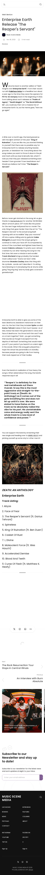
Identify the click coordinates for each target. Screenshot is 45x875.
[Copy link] (30, 629)
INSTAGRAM (6, 833)
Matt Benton (7, 15)
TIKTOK (4, 842)
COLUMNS (26, 816)
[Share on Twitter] (14, 629)
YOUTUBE (5, 837)
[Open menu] (4, 4)
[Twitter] (18, 862)
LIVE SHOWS (6, 807)
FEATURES (25, 812)
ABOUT (24, 821)
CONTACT (5, 826)
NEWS (4, 816)
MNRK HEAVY (33, 435)
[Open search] (40, 4)
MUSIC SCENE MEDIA (11, 798)
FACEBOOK (26, 833)
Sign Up (4, 849)
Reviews (5, 44)
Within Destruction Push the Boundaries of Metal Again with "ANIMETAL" (20, 727)
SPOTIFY (25, 837)
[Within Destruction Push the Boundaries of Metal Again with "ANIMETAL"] (22, 711)
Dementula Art (16, 221)
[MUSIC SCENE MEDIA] (22, 4)
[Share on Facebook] (19, 629)
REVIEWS (5, 812)
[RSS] (27, 862)
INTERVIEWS (26, 807)
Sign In (24, 849)
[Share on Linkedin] (25, 629)
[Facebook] (22, 862)
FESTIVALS (5, 821)
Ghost (31, 870)
